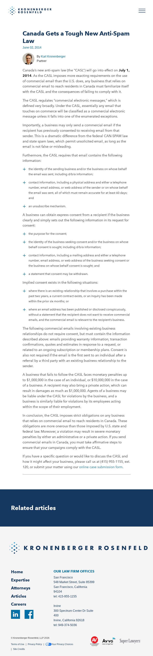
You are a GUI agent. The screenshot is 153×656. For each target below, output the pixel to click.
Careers (18, 604)
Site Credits (19, 649)
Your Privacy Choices (62, 644)
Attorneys (20, 588)
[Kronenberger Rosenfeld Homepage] (30, 10)
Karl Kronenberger (53, 56)
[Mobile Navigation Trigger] (142, 10)
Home (17, 571)
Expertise (20, 580)
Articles (18, 596)
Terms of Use (17, 644)
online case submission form (101, 467)
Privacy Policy (35, 644)
